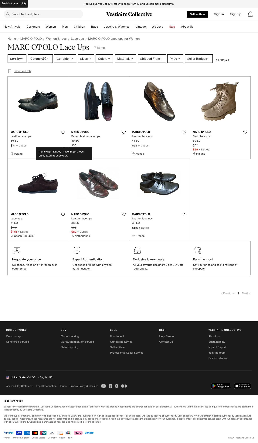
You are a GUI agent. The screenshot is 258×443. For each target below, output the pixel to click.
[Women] (58, 26)
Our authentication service (77, 342)
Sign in (219, 14)
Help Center (166, 336)
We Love (157, 27)
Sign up (235, 14)
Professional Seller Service (126, 353)
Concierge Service (17, 342)
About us (214, 336)
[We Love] (166, 26)
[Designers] (42, 26)
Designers (33, 27)
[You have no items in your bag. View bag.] (250, 14)
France (7, 437)
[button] (250, 14)
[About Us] (196, 26)
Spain (62, 437)
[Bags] (100, 26)
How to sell (117, 336)
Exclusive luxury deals (148, 259)
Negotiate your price (26, 259)
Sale (172, 27)
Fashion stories (218, 358)
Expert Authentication (88, 259)
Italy (70, 437)
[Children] (88, 26)
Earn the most (203, 259)
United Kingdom (21, 437)
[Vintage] (148, 26)
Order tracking (70, 336)
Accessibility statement (19, 386)
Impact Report (217, 347)
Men (65, 27)
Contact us (166, 342)
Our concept (14, 336)
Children (79, 27)
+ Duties (21, 145)
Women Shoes (56, 38)
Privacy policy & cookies (84, 386)
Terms (62, 386)
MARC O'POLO (31, 38)
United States (38, 437)
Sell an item (197, 14)
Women (51, 27)
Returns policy (70, 347)
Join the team (217, 353)
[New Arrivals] (23, 26)
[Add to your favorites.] (63, 132)
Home (12, 38)
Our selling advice (121, 342)
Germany (52, 437)
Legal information (46, 386)
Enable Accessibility (14, 3)
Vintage (140, 27)
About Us (187, 27)
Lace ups (77, 38)
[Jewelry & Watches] (132, 26)
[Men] (70, 26)
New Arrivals (12, 27)
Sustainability (217, 342)
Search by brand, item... (26, 14)
